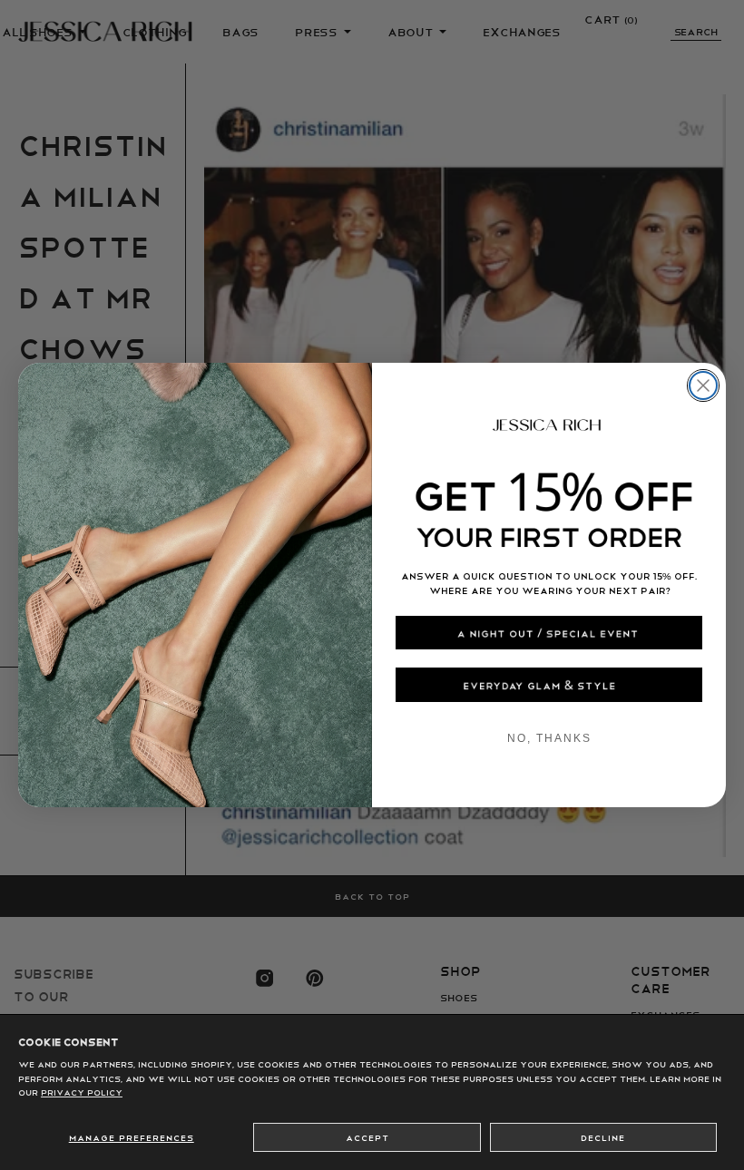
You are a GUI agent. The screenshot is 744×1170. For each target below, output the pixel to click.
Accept (367, 1137)
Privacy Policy (81, 1092)
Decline (603, 1137)
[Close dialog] (703, 385)
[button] (549, 632)
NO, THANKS (549, 738)
